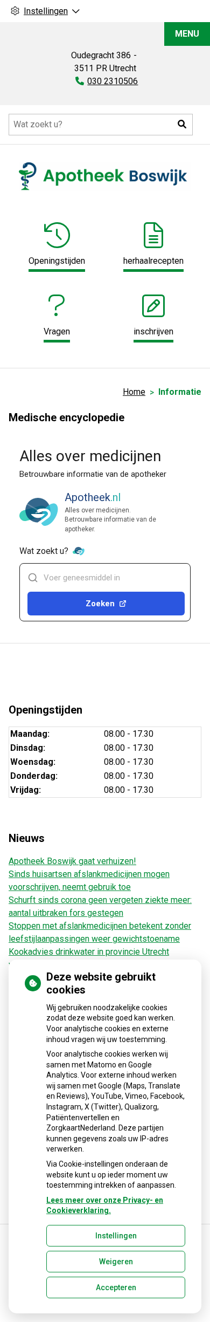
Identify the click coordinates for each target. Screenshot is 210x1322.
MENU (187, 34)
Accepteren (116, 1287)
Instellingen (116, 1235)
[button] (182, 124)
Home (134, 392)
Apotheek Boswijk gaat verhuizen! (72, 861)
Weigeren (116, 1261)
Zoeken (100, 603)
